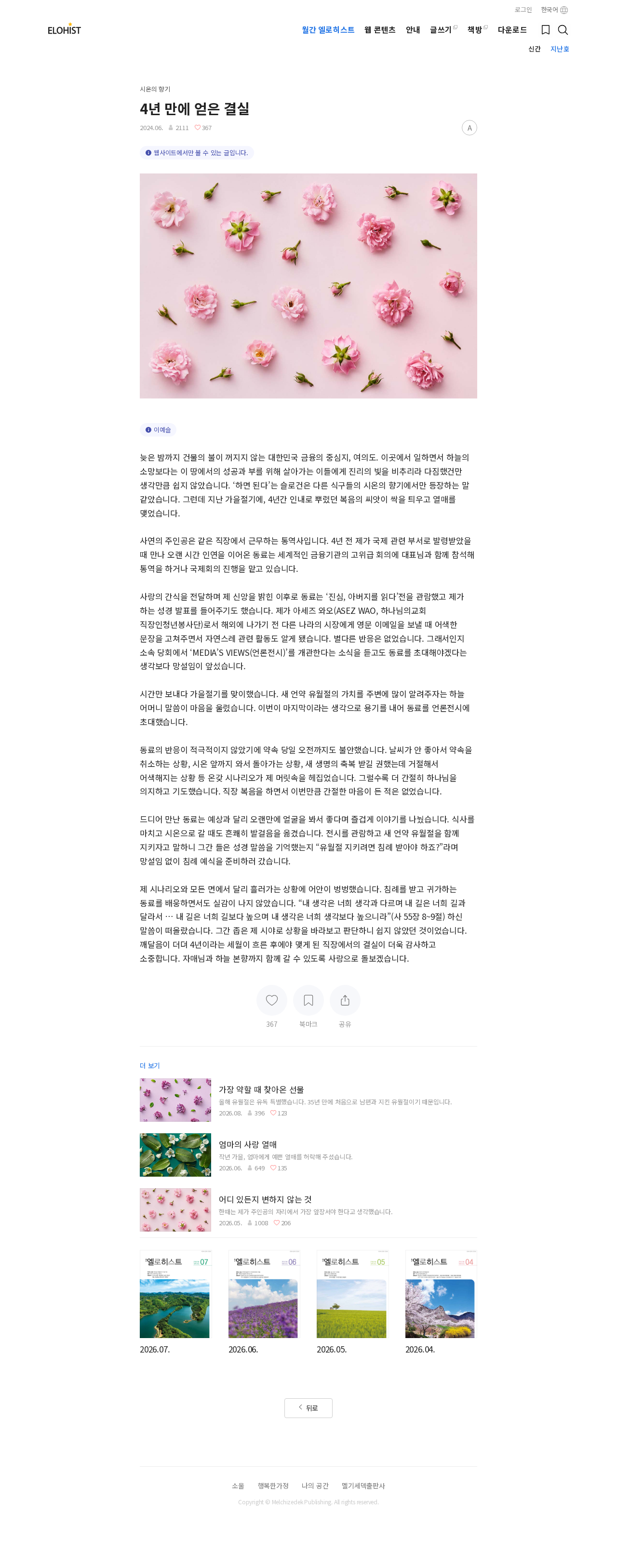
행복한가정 (273, 1485)
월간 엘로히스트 (328, 29)
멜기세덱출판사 (363, 1485)
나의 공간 (315, 1485)
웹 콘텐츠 (379, 29)
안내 (413, 29)
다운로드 (512, 29)
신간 (534, 48)
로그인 (523, 9)
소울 (238, 1485)
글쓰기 (441, 29)
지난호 (559, 48)
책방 (475, 29)
